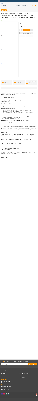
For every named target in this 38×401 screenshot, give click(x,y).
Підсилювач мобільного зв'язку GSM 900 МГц (9, 170)
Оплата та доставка (4, 374)
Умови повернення (4, 372)
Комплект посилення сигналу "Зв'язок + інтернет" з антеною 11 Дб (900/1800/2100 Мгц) (17, 237)
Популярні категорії (23, 369)
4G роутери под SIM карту (24, 373)
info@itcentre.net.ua (6, 382)
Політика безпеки (4, 376)
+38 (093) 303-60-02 (21, 5)
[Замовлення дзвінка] (37, 395)
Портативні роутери (23, 376)
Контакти (2, 377)
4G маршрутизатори (22, 372)
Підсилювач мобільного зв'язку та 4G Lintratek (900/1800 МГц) (13, 303)
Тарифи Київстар (22, 377)
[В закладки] (36, 160)
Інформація (3, 369)
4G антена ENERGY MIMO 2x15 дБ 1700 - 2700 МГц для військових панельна (15, 347)
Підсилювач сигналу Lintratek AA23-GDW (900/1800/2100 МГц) (12, 325)
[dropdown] (1, 0)
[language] (34, 0)
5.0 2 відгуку (5, 20)
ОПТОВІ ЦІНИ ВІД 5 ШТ (26, 33)
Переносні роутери (22, 374)
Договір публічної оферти (6, 370)
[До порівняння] (36, 162)
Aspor (31, 23)
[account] (36, 0)
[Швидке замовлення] (31, 30)
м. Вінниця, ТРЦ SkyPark (6, 386)
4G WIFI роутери (22, 370)
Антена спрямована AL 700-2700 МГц (8, 259)
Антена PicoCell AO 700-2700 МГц (7, 281)
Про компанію (3, 373)
